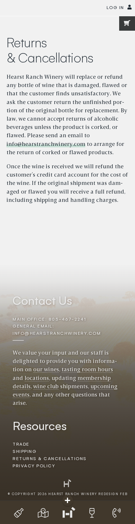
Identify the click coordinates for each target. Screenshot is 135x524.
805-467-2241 (67, 319)
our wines (46, 370)
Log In (115, 7)
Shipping (24, 451)
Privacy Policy (34, 466)
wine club (46, 387)
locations (36, 378)
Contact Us (42, 301)
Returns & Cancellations (49, 458)
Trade (21, 444)
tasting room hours (87, 370)
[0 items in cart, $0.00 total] (127, 23)
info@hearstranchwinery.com (45, 144)
